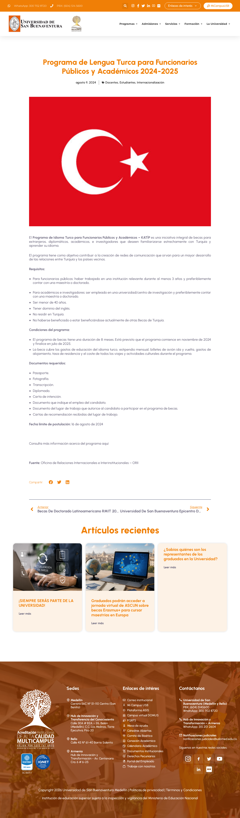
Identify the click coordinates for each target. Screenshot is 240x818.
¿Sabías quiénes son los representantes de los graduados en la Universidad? (191, 554)
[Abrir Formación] (201, 24)
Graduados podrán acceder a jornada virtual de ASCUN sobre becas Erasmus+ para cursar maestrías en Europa (120, 607)
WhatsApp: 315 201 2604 (199, 727)
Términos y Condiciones (184, 790)
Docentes (111, 82)
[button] (125, 6)
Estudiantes (127, 82)
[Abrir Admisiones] (160, 24)
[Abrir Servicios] (179, 24)
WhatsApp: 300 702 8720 (200, 711)
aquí (105, 443)
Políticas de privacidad (147, 790)
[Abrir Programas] (136, 24)
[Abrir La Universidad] (229, 24)
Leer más (25, 613)
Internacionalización (150, 82)
